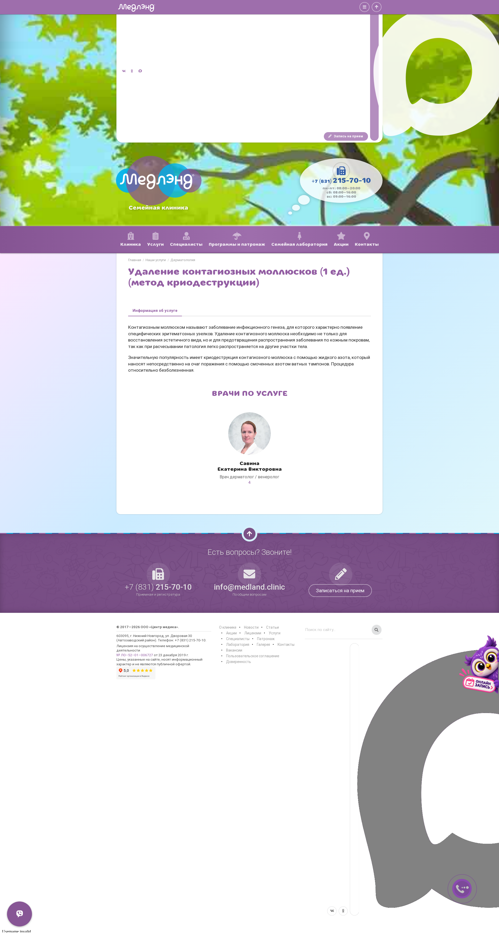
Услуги (274, 633)
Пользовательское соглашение (252, 656)
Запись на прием (348, 136)
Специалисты (238, 638)
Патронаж (266, 638)
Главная (134, 260)
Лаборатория (237, 644)
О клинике (227, 627)
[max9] (374, 71)
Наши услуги (156, 260)
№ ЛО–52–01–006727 (134, 655)
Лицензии (252, 633)
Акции (231, 633)
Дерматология (182, 260)
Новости (251, 627)
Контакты (286, 644)
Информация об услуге (155, 310)
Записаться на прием (340, 590)
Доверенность (238, 661)
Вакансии (234, 650)
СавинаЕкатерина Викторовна (249, 466)
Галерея (263, 644)
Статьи (272, 627)
